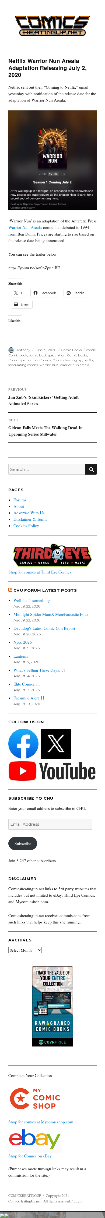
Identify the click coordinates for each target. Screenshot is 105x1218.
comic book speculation (47, 355)
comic (91, 350)
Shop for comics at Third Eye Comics (39, 572)
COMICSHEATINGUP (24, 1195)
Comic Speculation (23, 360)
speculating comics (23, 365)
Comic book (17, 355)
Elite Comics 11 (26, 684)
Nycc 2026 (22, 642)
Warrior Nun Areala (25, 227)
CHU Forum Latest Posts (45, 590)
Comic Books (71, 350)
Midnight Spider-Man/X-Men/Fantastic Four (50, 614)
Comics (45, 360)
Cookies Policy (26, 525)
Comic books (77, 355)
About (18, 506)
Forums (19, 499)
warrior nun (49, 365)
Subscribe (23, 843)
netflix (88, 360)
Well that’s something (31, 600)
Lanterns (20, 656)
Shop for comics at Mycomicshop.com (40, 1121)
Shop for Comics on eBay (30, 1156)
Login (78, 1201)
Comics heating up (67, 360)
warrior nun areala (74, 365)
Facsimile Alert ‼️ (29, 698)
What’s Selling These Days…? (39, 670)
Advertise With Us (28, 512)
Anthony (23, 350)
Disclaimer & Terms (30, 519)
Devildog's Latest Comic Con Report (44, 628)
